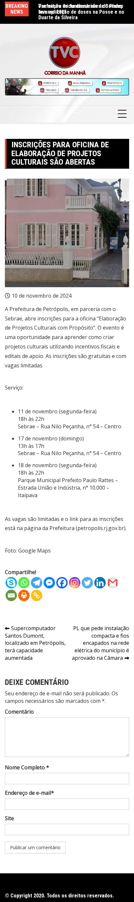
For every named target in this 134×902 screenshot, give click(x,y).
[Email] (11, 595)
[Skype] (11, 582)
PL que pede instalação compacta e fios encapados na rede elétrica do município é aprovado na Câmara (100, 643)
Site (9, 818)
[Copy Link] (36, 595)
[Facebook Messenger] (49, 582)
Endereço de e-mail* (29, 792)
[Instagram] (74, 582)
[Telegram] (36, 582)
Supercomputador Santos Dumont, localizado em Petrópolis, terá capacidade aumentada (35, 643)
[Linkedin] (100, 582)
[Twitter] (87, 582)
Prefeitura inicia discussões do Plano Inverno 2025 (80, 9)
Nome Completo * (27, 767)
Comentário (19, 711)
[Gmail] (112, 582)
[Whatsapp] (24, 582)
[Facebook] (62, 582)
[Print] (24, 595)
